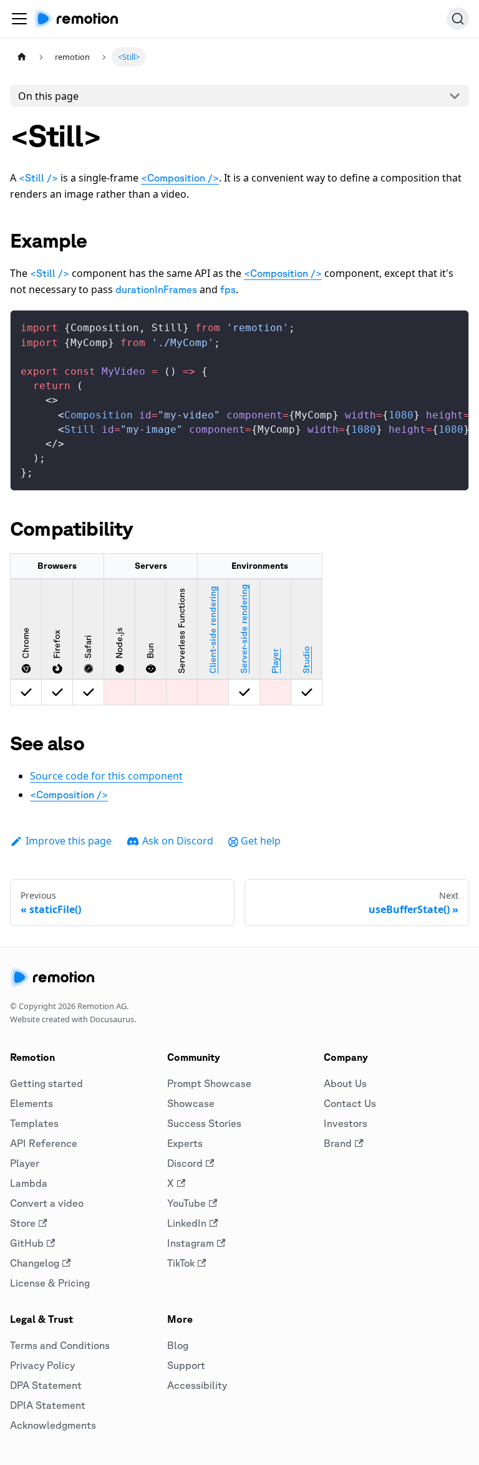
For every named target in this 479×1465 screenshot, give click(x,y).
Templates (34, 1123)
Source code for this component (106, 776)
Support (186, 1365)
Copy (449, 324)
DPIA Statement (47, 1405)
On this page (48, 96)
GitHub (27, 1243)
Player (275, 661)
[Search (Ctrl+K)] (458, 18)
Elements (31, 1103)
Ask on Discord (177, 841)
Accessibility (197, 1385)
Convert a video (47, 1203)
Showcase (191, 1103)
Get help (261, 841)
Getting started (46, 1083)
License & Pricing (50, 1283)
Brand (338, 1143)
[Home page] (22, 57)
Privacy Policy (42, 1365)
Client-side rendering (213, 630)
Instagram (190, 1243)
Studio (306, 660)
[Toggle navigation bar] (19, 18)
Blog (177, 1345)
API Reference (43, 1143)
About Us (345, 1083)
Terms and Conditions (60, 1345)
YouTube (186, 1203)
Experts (185, 1143)
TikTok (181, 1263)
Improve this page (69, 841)
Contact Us (350, 1103)
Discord (185, 1163)
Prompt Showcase (209, 1083)
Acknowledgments (53, 1425)
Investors (345, 1123)
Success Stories (204, 1123)
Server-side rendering (244, 629)
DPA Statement (46, 1385)
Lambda (28, 1183)
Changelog (34, 1263)
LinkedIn (186, 1223)
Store (23, 1223)
